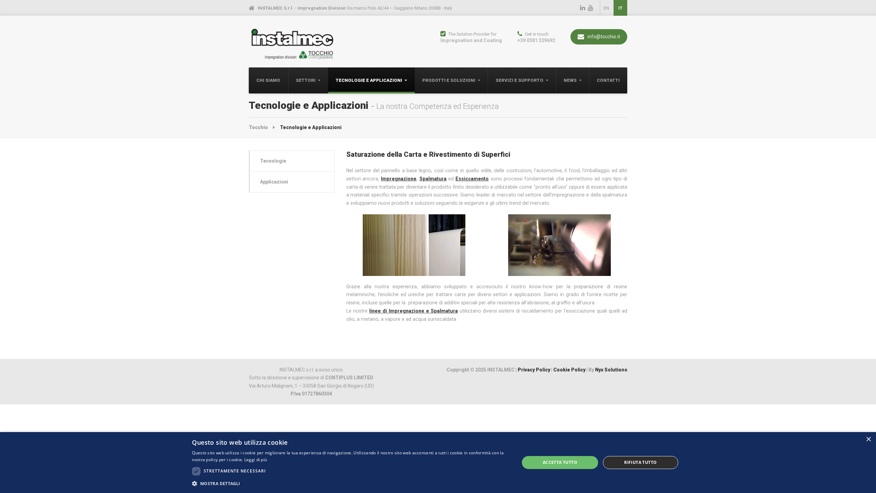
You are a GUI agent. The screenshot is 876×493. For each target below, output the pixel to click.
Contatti (608, 80)
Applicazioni (274, 182)
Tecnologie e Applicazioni (369, 80)
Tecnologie (273, 161)
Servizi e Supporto (519, 80)
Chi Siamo (268, 80)
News (570, 80)
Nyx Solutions (611, 369)
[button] (351, 483)
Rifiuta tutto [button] (640, 462)
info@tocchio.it (603, 36)
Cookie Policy (569, 369)
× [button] (868, 439)
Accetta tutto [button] (560, 462)
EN (606, 8)
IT (620, 8)
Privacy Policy (534, 369)
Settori (305, 80)
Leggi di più (255, 460)
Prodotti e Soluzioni (448, 80)
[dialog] (438, 462)
